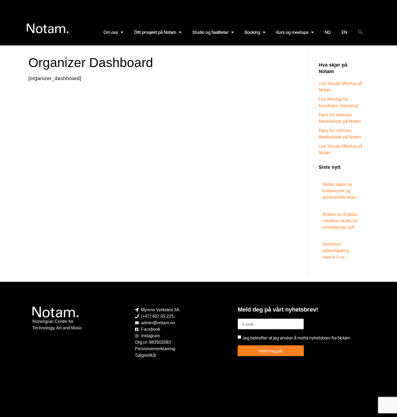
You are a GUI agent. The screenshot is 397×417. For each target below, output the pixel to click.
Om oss (110, 32)
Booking (252, 32)
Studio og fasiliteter (210, 32)
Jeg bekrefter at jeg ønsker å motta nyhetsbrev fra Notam (296, 337)
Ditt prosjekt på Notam (155, 32)
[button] (360, 32)
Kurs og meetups (292, 32)
